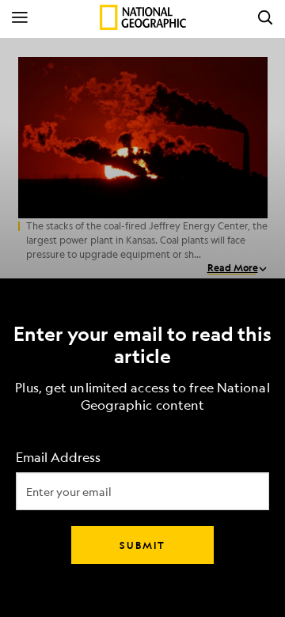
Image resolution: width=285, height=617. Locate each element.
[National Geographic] (143, 17)
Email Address (58, 457)
